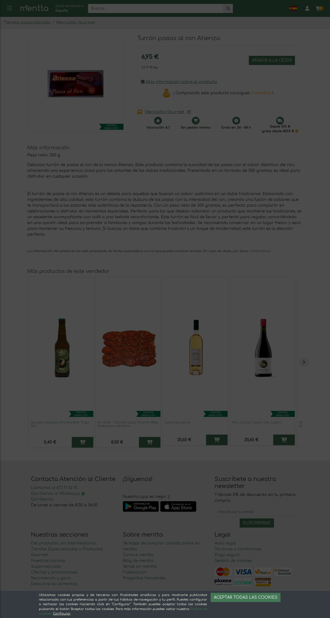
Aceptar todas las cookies (245, 597)
